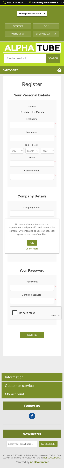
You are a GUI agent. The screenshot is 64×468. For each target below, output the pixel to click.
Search (53, 58)
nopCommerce (39, 462)
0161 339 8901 (15, 3)
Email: (32, 157)
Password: (32, 281)
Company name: (32, 207)
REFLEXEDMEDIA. (52, 458)
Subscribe (48, 443)
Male (26, 112)
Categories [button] (10, 70)
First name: (32, 119)
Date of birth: (32, 145)
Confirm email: (32, 170)
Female (40, 112)
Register (18, 26)
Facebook (32, 416)
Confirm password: (32, 294)
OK (32, 242)
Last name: (32, 132)
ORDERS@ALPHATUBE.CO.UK (48, 3)
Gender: (32, 106)
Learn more (32, 248)
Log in (46, 26)
